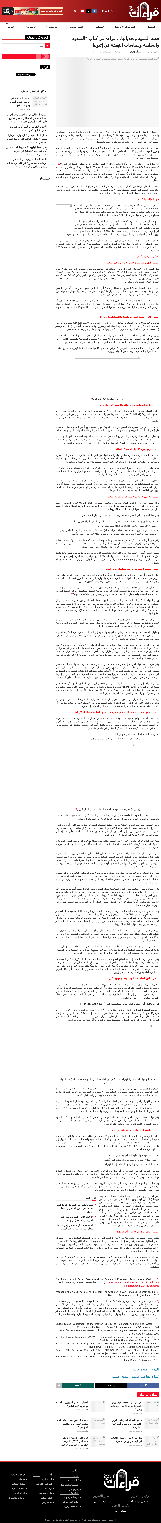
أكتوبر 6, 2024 (24, 109)
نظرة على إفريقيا (70, 1502)
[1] (59, 164)
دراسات (53, 26)
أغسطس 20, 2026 (30, 155)
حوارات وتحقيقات (16, 1497)
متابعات (106, 52)
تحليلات (100, 26)
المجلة (151, 26)
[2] (91, 398)
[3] (72, 594)
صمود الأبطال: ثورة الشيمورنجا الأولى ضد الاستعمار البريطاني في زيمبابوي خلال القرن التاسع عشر (27, 118)
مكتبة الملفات (18, 1484)
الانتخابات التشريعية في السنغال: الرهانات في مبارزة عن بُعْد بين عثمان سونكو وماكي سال (27, 163)
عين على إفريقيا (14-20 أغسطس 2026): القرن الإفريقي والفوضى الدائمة (74, 1441)
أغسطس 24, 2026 (135, 1445)
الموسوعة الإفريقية (125, 26)
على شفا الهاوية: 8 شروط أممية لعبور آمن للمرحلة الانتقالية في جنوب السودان (26, 151)
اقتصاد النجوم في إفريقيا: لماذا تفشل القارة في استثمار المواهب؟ (72, 1424)
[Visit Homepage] (143, 11)
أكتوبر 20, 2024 (15, 122)
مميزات (100, 52)
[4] (76, 809)
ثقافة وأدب (47, 1502)
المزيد (11, 26)
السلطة (125, 1376)
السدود (135, 1376)
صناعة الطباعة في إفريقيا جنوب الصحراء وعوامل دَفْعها (18, 102)
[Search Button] (75, 11)
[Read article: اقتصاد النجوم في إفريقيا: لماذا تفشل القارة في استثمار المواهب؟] (97, 1423)
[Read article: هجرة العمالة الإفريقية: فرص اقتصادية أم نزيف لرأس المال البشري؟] (151, 1423)
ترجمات (31, 26)
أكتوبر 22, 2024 (22, 130)
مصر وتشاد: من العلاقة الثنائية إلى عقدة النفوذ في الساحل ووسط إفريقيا (75, 1208)
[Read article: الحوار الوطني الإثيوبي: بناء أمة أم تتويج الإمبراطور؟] (97, 1406)
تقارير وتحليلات (45, 1493)
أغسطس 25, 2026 (81, 1410)
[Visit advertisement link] (32, 11)
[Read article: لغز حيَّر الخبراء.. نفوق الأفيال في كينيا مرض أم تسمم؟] (151, 1441)
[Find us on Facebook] (94, 11)
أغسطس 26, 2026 (135, 1413)
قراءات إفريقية (78, 1519)
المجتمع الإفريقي (44, 1484)
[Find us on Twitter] (88, 11)
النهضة (115, 1376)
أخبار (49, 1474)
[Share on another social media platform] (59, 1385)
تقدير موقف (76, 26)
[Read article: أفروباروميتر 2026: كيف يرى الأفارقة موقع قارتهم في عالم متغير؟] (151, 1406)
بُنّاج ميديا (50, 1519)
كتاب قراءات (73, 1480)
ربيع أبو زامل (136, 51)
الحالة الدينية (19, 1493)
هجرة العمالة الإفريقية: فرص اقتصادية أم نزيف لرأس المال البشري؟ (126, 1424)
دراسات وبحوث (71, 1497)
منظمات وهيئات (17, 1488)
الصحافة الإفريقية (70, 1506)
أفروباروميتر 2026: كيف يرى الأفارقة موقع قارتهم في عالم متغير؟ (126, 1406)
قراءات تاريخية (18, 1474)
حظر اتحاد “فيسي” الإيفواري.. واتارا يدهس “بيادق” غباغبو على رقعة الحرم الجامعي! (27, 139)
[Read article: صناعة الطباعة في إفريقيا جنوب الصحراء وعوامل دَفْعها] (39, 101)
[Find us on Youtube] (82, 11)
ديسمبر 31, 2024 (118, 52)
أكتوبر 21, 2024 (20, 167)
